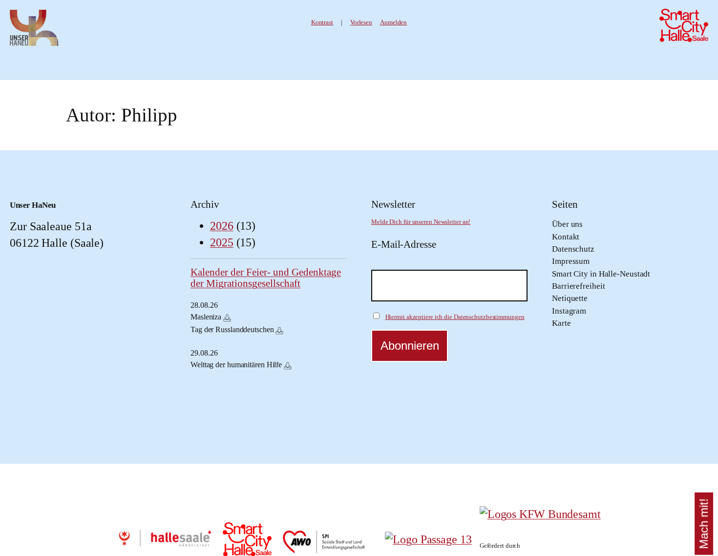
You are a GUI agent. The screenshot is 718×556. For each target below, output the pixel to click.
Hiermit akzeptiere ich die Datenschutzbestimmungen (455, 316)
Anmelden (393, 22)
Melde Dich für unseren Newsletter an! (420, 221)
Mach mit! (703, 523)
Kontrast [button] (322, 22)
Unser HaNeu (33, 205)
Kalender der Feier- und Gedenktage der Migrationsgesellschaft (265, 278)
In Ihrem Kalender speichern (227, 318)
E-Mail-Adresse (403, 244)
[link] (361, 22)
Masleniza (205, 317)
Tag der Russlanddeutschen (232, 329)
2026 (221, 225)
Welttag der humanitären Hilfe (236, 364)
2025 (221, 242)
